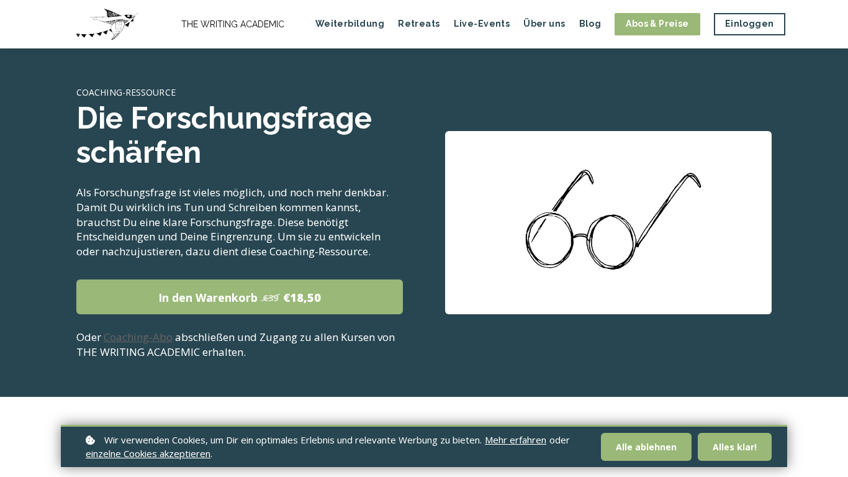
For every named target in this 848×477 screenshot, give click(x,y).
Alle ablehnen (646, 447)
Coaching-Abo (138, 337)
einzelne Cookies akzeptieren (148, 453)
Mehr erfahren (515, 440)
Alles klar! (735, 447)
